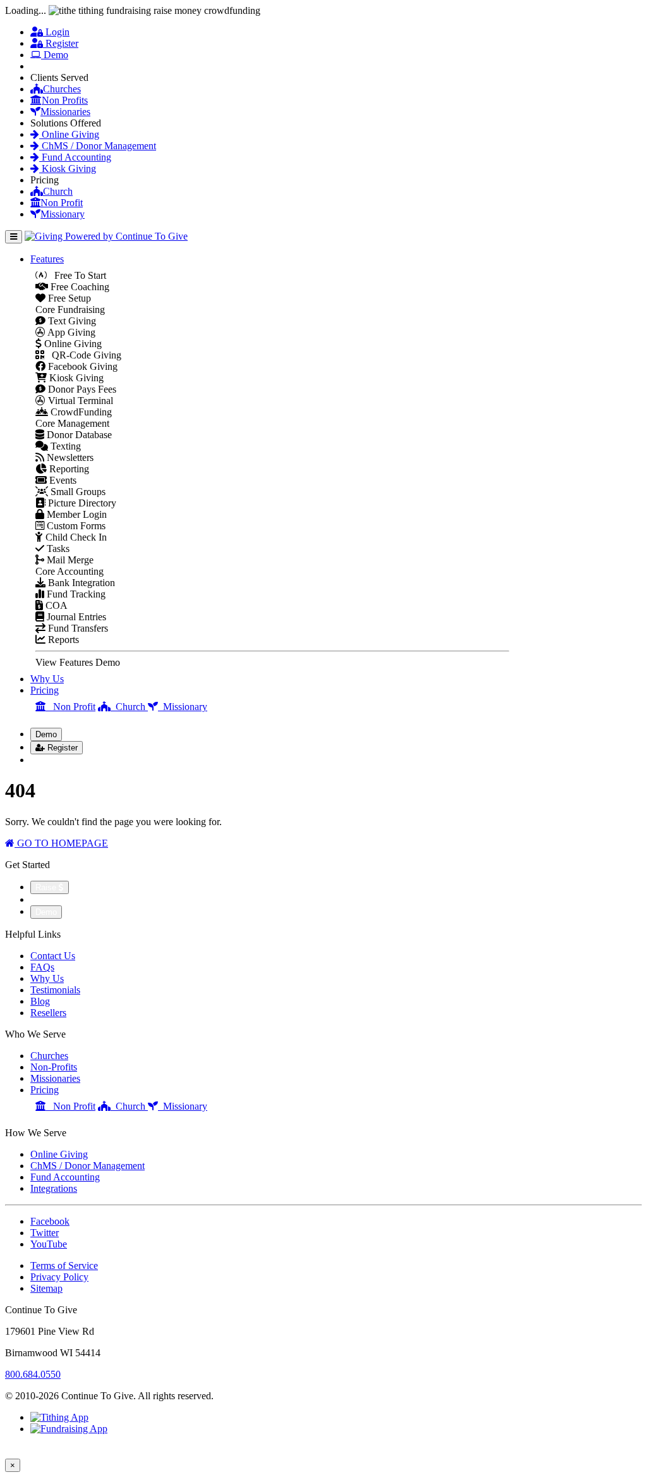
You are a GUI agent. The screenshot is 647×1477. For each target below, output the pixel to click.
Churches (62, 88)
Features (47, 259)
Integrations (53, 1188)
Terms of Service (64, 1265)
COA (55, 605)
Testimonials (55, 989)
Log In (51, 759)
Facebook (50, 1221)
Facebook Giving (81, 366)
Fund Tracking (75, 594)
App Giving (70, 332)
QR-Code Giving (82, 355)
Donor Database (78, 434)
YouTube (48, 1244)
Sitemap (46, 1288)
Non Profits (65, 100)
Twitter (44, 1232)
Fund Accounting (75, 157)
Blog (40, 1001)
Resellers (48, 1012)
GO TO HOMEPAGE (61, 843)
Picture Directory (80, 503)
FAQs (42, 967)
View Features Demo (77, 662)
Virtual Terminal (79, 400)
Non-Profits (53, 1067)
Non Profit (61, 202)
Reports (62, 639)
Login (56, 32)
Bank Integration (80, 582)
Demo (54, 54)
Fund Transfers (76, 628)
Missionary (62, 214)
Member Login (75, 514)
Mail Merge (69, 560)
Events (61, 480)
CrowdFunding (80, 412)
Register (60, 43)
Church (58, 191)
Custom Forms (75, 525)
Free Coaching (78, 286)
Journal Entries (75, 616)
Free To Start (76, 275)
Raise (47, 887)
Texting (64, 446)
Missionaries (65, 111)
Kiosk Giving (67, 168)
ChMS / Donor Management (97, 145)
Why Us (47, 678)
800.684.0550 (33, 1374)
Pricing (44, 690)
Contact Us (52, 955)
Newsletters (69, 457)
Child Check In (75, 537)
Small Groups (77, 491)
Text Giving (70, 321)
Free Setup (68, 298)
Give (47, 66)
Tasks (57, 548)
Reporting (68, 468)
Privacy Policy (59, 1277)
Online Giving (69, 134)
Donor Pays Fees (80, 389)
